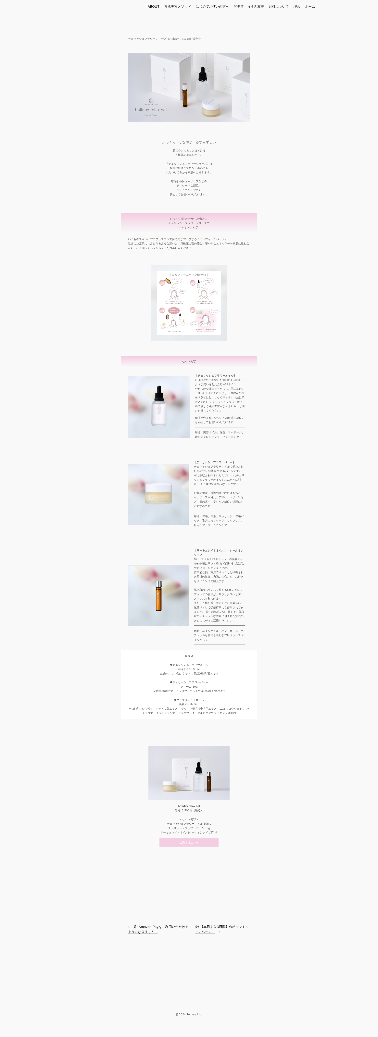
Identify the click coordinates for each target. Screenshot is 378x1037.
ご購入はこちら (189, 842)
